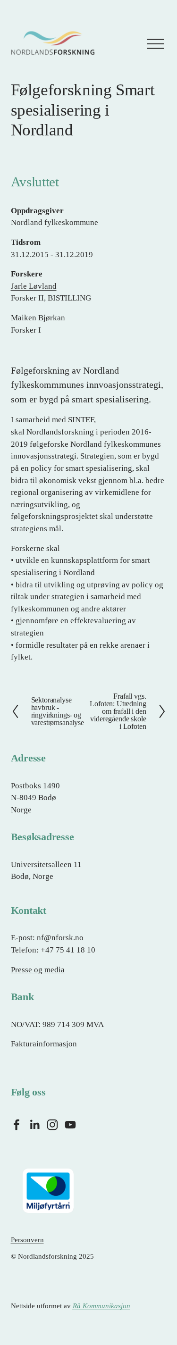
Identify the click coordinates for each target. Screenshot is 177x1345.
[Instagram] (52, 1124)
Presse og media (38, 969)
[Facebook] (16, 1124)
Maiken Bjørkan (38, 317)
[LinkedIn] (34, 1124)
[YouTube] (70, 1124)
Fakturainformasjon (44, 1043)
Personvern (27, 1240)
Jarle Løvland (34, 286)
